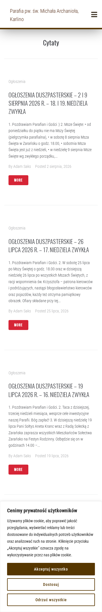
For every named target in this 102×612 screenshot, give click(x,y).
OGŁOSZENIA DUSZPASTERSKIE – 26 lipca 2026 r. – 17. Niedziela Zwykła (48, 245)
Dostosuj (51, 584)
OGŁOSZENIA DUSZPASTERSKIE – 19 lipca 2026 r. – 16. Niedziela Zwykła (48, 389)
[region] (51, 556)
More (18, 180)
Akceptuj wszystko (51, 569)
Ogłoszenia (17, 81)
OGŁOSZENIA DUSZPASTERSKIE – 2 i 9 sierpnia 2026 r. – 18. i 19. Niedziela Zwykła (48, 103)
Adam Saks (22, 166)
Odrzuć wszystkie (51, 600)
